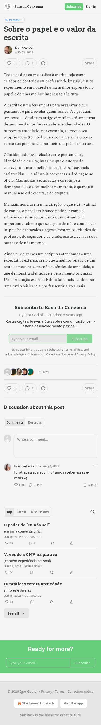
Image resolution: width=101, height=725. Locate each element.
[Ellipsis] (95, 466)
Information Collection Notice (49, 354)
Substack (27, 715)
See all (13, 613)
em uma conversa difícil (23, 531)
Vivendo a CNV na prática (30, 554)
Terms (60, 691)
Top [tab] (9, 512)
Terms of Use (73, 349)
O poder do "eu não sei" (27, 525)
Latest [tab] (21, 512)
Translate (14, 19)
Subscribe (73, 6)
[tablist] (24, 422)
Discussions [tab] (40, 512)
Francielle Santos (27, 466)
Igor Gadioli (24, 47)
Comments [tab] (15, 422)
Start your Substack (38, 703)
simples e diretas (17, 590)
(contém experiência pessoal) (27, 560)
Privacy (46, 691)
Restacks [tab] (35, 422)
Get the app (73, 703)
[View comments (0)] (31, 572)
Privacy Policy (86, 354)
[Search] (92, 512)
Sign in (91, 6)
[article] (50, 534)
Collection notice (80, 691)
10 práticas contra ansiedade (33, 584)
